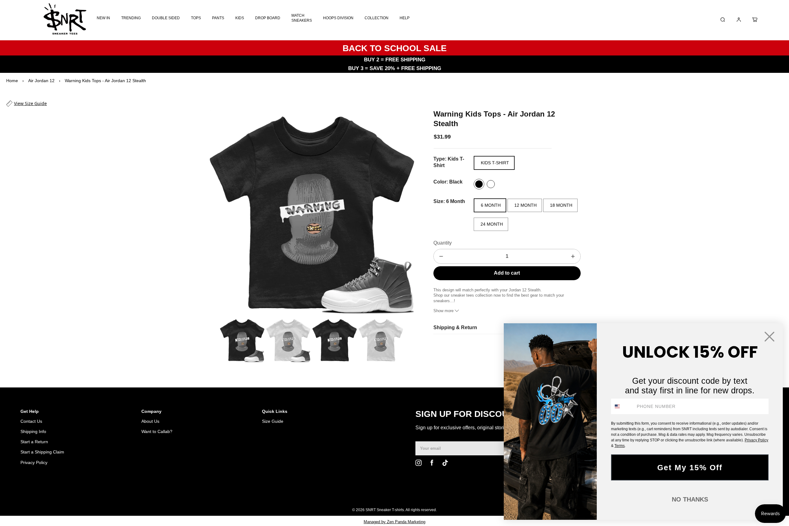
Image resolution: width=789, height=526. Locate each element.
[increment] (572, 256)
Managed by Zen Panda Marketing (394, 521)
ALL (468, 494)
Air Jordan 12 (41, 80)
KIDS (239, 18)
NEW (484, 494)
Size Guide (272, 421)
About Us (150, 421)
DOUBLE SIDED (166, 18)
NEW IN (103, 18)
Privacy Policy (33, 462)
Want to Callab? (156, 431)
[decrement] (441, 256)
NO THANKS (690, 499)
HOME (451, 494)
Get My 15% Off (689, 467)
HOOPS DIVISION (338, 18)
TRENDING (131, 18)
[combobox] (622, 406)
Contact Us (31, 421)
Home (12, 80)
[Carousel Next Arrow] (405, 212)
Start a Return (34, 441)
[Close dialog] (769, 336)
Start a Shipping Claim (42, 451)
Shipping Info (33, 431)
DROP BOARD (267, 18)
